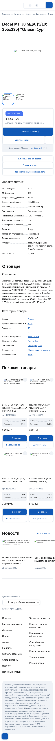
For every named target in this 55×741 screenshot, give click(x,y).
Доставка (7, 630)
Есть (30, 355)
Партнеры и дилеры (39, 651)
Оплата (6, 636)
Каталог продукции (12, 624)
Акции (5, 642)
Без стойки (33, 341)
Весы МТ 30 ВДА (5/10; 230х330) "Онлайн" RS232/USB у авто (39, 408)
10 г (29, 328)
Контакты (7, 648)
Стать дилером (10, 659)
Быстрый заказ (22, 140)
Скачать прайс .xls (12, 654)
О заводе (7, 618)
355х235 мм (33, 336)
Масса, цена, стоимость (39, 350)
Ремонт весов (36, 663)
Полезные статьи (11, 671)
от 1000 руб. (36, 148)
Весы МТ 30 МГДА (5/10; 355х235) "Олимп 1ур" (13, 480)
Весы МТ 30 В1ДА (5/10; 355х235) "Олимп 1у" (40, 480)
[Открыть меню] (49, 5)
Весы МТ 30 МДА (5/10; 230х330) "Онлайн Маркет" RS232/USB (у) (14, 408)
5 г (29, 332)
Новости (6, 665)
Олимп (31, 319)
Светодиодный (35, 345)
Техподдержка (36, 657)
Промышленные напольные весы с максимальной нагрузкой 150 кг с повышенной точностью (16, 560)
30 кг (30, 324)
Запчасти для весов (39, 618)
